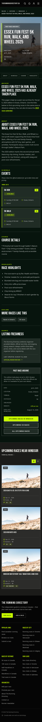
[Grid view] (34, 461)
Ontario (12, 11)
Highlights (33, 75)
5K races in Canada (8, 660)
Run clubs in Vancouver (31, 668)
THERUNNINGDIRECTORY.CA (11, 3)
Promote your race (8, 690)
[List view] (38, 461)
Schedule (14, 75)
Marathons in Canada (9, 674)
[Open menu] (38, 3)
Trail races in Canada (9, 677)
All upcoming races (21, 431)
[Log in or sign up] (34, 3)
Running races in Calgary (31, 651)
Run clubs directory (29, 660)
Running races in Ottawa (31, 641)
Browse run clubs (8, 638)
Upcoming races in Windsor (21, 419)
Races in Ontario (9, 320)
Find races (7, 615)
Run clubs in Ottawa (29, 671)
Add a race (20, 615)
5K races (22, 320)
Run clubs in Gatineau (30, 675)
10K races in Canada (9, 664)
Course (23, 75)
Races (4, 11)
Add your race (6, 687)
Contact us (5, 700)
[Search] (25, 3)
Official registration (12, 360)
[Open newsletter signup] (29, 3)
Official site (34, 406)
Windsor (22, 11)
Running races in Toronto (31, 632)
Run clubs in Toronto (30, 664)
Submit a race (6, 641)
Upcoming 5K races (21, 425)
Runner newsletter (8, 703)
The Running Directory (15, 603)
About (5, 75)
